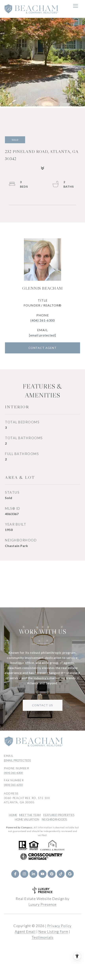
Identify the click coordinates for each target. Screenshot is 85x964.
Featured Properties (58, 815)
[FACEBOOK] (15, 874)
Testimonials (42, 937)
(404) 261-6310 (13, 784)
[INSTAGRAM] (24, 874)
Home (13, 815)
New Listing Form (53, 931)
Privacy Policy (59, 926)
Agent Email (25, 931)
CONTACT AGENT (42, 347)
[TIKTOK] (61, 874)
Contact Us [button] (42, 705)
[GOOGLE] (70, 874)
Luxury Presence (42, 904)
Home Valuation (27, 819)
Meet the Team (30, 815)
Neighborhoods (54, 819)
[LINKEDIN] (33, 874)
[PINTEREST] (52, 874)
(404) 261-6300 (42, 320)
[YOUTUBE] (42, 874)
